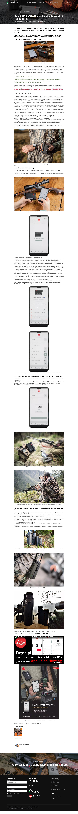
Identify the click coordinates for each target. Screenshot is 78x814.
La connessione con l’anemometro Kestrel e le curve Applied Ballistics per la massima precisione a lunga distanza (37, 79)
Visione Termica (41, 2)
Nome (8, 784)
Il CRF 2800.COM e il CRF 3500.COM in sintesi (24, 76)
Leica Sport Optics (19, 21)
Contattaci (56, 2)
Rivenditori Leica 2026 (55, 796)
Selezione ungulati (27, 21)
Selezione (29, 2)
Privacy (52, 787)
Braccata (34, 2)
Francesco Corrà (26, 744)
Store (51, 2)
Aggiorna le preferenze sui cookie (58, 789)
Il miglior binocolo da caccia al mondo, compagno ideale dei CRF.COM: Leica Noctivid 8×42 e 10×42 (35, 81)
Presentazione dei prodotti (39, 21)
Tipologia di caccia (11, 789)
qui (29, 124)
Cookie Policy (58, 787)
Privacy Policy (19, 793)
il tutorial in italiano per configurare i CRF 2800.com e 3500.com (28, 82)
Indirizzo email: (10, 780)
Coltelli (47, 2)
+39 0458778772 (54, 785)
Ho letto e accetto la (15, 793)
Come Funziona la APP (19, 78)
